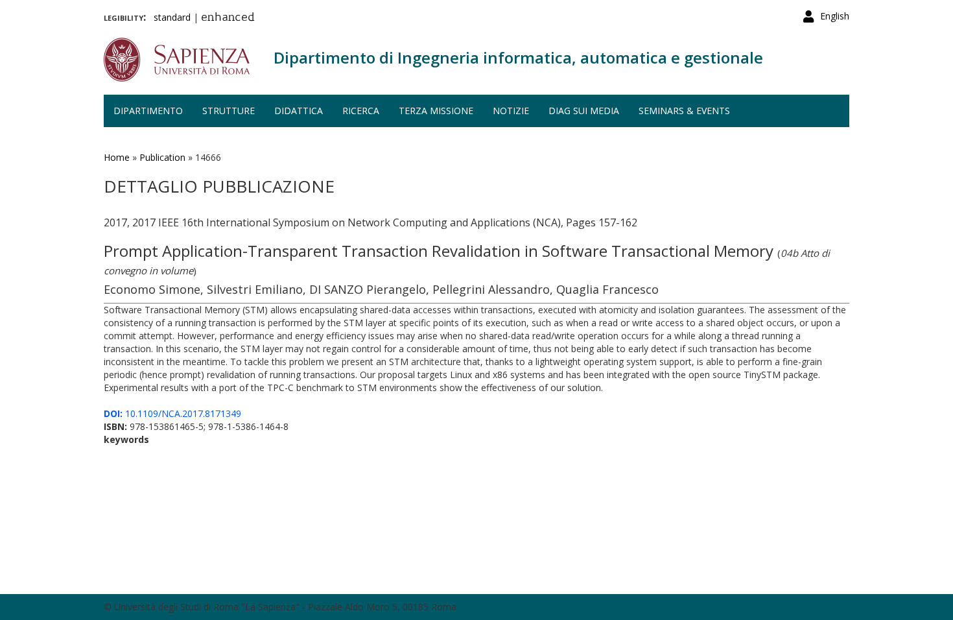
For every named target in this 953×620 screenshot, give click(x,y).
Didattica (298, 110)
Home (117, 157)
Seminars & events (684, 110)
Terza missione (436, 110)
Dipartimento (148, 110)
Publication (162, 157)
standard (172, 17)
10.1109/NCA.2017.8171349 (172, 413)
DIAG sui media (583, 110)
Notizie (511, 110)
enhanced (228, 18)
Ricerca (360, 110)
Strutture (228, 110)
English (834, 16)
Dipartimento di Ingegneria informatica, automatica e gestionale (518, 57)
